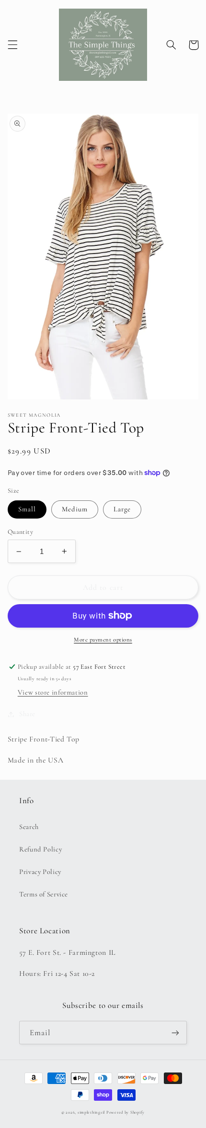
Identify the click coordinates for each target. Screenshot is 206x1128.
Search (29, 826)
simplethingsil (91, 1112)
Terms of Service (43, 894)
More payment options (103, 639)
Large (122, 509)
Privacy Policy (40, 871)
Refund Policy (40, 849)
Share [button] (27, 713)
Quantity (20, 532)
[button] (12, 45)
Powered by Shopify (125, 1112)
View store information (53, 692)
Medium (75, 509)
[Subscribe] (175, 1032)
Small (27, 509)
